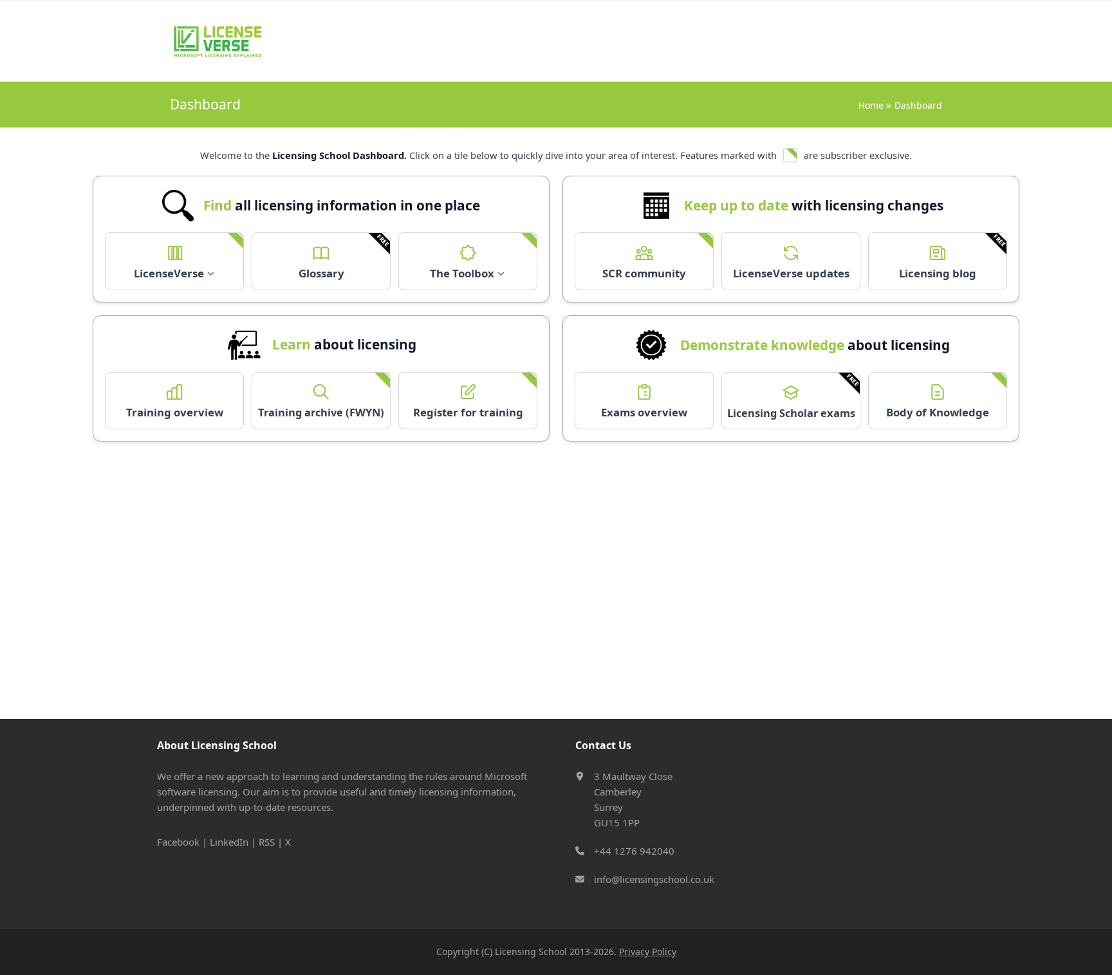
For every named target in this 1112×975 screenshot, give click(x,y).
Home (872, 105)
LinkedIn (229, 841)
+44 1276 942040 (634, 850)
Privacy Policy (647, 951)
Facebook (178, 841)
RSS (267, 841)
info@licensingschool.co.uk (654, 879)
